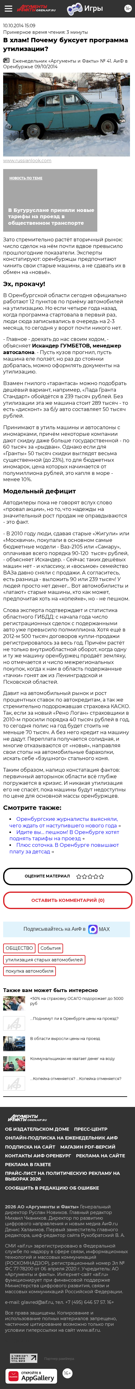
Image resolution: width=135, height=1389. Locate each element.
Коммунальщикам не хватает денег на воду (72, 1058)
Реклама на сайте (100, 1156)
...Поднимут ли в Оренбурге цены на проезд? (74, 1018)
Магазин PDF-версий (88, 1147)
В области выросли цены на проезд (65, 1038)
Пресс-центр (90, 1129)
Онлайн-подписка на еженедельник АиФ (61, 1138)
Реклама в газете (28, 1164)
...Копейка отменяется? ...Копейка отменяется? (76, 1078)
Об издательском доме (37, 1129)
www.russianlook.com (27, 160)
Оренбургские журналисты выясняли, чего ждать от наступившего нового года (63, 822)
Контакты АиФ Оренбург (38, 1156)
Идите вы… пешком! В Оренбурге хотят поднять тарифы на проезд (64, 835)
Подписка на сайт (30, 1147)
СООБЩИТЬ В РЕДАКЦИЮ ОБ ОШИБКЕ (52, 1188)
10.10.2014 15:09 (19, 25)
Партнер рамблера (59, 1359)
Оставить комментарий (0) (68, 900)
